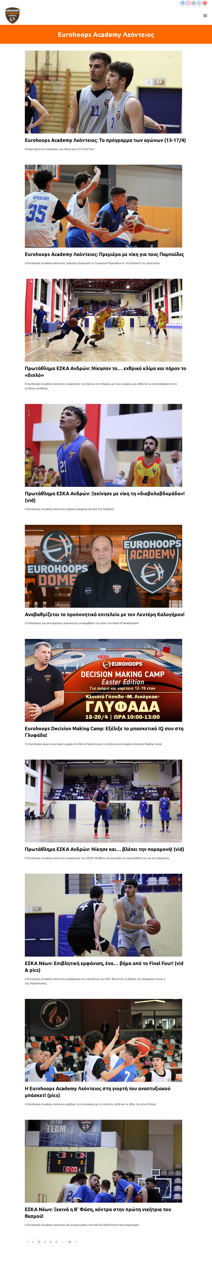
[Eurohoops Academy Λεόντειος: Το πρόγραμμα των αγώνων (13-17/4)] (103, 91)
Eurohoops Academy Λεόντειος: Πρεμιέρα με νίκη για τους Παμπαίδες (104, 254)
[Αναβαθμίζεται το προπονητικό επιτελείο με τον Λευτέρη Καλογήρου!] (103, 565)
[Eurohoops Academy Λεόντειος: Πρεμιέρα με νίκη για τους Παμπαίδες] (103, 205)
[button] (205, 15)
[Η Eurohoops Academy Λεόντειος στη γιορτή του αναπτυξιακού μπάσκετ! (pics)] (103, 1040)
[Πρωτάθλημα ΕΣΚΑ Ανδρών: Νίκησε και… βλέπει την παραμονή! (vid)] (103, 800)
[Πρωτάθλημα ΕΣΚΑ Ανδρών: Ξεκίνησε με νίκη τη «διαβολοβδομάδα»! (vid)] (103, 445)
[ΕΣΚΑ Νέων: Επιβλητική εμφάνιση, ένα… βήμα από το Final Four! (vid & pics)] (103, 914)
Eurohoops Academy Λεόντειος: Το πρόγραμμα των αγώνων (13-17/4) (105, 140)
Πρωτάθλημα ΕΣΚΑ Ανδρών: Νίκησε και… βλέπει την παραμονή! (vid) (104, 849)
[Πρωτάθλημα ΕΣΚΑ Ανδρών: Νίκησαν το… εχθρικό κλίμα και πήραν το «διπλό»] (103, 319)
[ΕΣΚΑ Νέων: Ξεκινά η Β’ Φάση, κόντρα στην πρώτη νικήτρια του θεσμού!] (103, 1160)
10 (70, 1241)
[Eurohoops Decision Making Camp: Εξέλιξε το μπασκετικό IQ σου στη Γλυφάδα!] (103, 680)
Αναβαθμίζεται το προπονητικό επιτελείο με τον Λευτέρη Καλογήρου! (105, 614)
